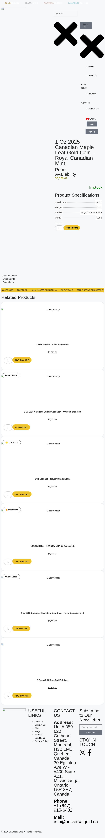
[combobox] (65, 14)
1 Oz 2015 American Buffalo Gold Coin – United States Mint (52, 412)
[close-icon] (92, 46)
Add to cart (72, 227)
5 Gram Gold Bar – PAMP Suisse (52, 680)
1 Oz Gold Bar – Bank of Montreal (52, 345)
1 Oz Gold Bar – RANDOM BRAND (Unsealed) (52, 546)
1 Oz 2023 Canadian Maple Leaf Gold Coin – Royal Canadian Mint (52, 613)
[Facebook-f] (89, 752)
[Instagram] (82, 752)
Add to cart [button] (22, 360)
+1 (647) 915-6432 (63, 805)
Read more (21, 427)
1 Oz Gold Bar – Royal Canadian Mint (52, 479)
